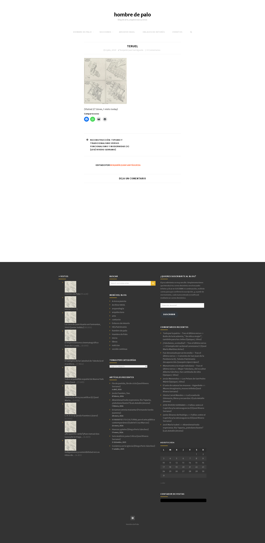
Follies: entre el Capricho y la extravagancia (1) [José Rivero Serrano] (183, 408)
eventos (177, 32)
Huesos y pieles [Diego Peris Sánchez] (130, 429)
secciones (105, 32)
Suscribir (169, 314)
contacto (116, 319)
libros (114, 341)
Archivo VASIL (118, 305)
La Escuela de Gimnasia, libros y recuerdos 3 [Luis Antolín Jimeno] (183, 398)
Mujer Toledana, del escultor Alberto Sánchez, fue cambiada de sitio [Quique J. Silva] (184, 372)
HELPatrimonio (119, 327)
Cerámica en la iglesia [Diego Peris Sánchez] (133, 446)
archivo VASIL (127, 32)
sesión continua (119, 349)
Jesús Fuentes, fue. (121, 393)
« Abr (162, 483)
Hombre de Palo (82, 32)
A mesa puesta (119, 301)
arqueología (118, 308)
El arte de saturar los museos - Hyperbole (182, 385)
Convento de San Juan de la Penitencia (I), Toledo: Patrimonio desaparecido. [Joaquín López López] (183, 359)
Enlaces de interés (154, 32)
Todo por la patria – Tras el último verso (182, 333)
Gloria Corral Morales (173, 395)
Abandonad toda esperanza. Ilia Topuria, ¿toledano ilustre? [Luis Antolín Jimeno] (183, 427)
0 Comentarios (153, 50)
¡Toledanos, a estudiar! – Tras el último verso (184, 343)
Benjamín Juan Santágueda (131, 50)
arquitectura (118, 312)
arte (114, 316)
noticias (116, 345)
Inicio (114, 338)
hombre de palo (132, 14)
